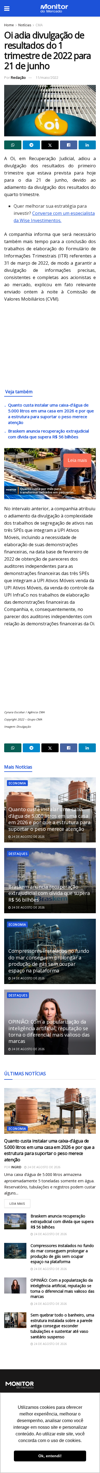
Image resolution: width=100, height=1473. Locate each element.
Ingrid (16, 1167)
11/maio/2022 (47, 77)
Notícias (24, 25)
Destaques (18, 854)
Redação (18, 77)
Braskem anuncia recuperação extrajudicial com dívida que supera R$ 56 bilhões (48, 433)
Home (9, 25)
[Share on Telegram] (31, 144)
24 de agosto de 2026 (28, 837)
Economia (17, 783)
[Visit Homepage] (54, 8)
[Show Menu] (6, 8)
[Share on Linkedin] (87, 144)
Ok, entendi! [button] (50, 1456)
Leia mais (19, 1202)
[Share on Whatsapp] (12, 144)
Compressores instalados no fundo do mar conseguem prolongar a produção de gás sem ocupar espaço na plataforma (48, 961)
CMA (39, 25)
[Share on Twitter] (50, 144)
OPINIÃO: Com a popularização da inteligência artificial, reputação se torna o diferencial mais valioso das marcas (49, 1031)
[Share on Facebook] (68, 144)
